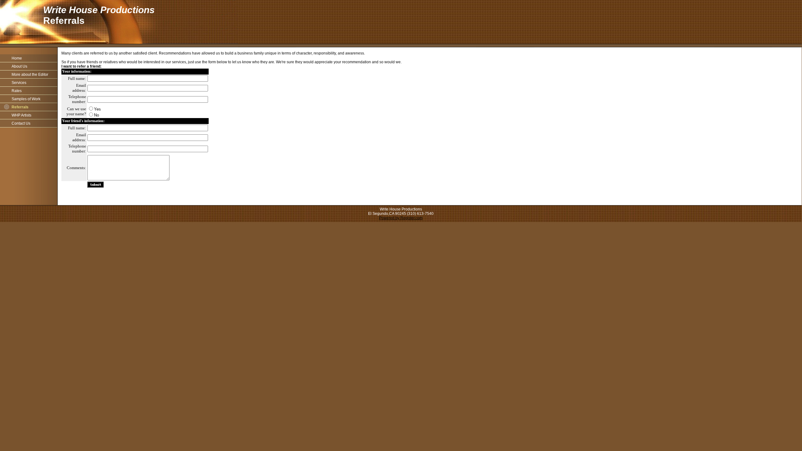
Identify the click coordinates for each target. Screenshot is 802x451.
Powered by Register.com (401, 218)
